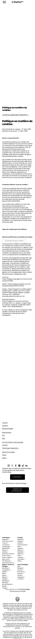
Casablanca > (6, 570)
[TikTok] (23, 466)
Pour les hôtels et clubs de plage (12, 442)
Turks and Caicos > (8, 563)
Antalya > (21, 541)
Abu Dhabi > (6, 568)
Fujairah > (5, 579)
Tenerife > (21, 557)
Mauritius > (5, 583)
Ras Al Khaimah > (7, 584)
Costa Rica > (6, 545)
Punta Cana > (6, 556)
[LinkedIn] (26, 466)
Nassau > (5, 550)
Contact (5, 423)
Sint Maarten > (7, 561)
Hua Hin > (21, 570)
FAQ (3, 435)
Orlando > (5, 552)
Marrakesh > (6, 581)
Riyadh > (5, 586)
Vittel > (20, 561)
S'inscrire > (18, 477)
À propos (5, 426)
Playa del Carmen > (8, 554)
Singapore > (21, 577)
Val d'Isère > (21, 559)
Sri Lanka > (21, 579)
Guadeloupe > (6, 547)
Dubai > (4, 575)
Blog (3, 438)
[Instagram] (9, 466)
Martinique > (6, 548)
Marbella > (21, 552)
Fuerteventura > (23, 545)
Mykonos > (21, 554)
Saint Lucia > (6, 559)
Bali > (19, 566)
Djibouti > (5, 577)
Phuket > (20, 575)
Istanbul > (21, 548)
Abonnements (6, 432)
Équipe (4, 458)
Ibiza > (20, 547)
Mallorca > (21, 550)
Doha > (4, 574)
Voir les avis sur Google (17, 591)
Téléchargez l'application (10, 448)
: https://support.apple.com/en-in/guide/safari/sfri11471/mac (16, 285)
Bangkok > (21, 568)
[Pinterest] (19, 466)
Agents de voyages (8, 452)
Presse (4, 455)
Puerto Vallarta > (7, 557)
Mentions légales (7, 429)
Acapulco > (5, 539)
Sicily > (20, 556)
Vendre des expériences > (17, 490)
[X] (12, 466)
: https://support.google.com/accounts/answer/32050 (17, 279)
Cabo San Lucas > (8, 541)
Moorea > (21, 574)
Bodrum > (21, 543)
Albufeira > (21, 539)
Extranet (5, 445)
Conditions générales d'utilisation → (15, 115)
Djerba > (4, 572)
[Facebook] (16, 466)
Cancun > (5, 543)
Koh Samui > (22, 572)
